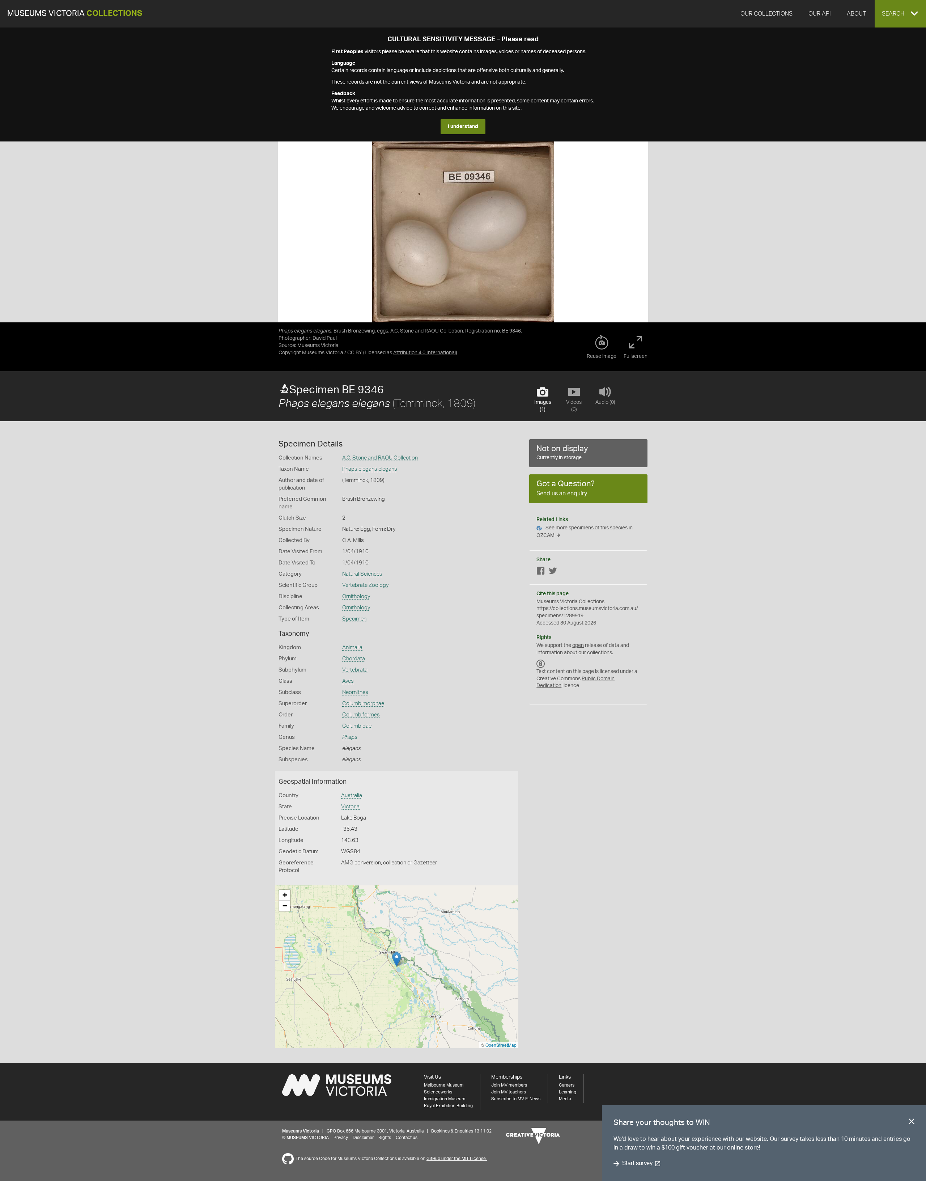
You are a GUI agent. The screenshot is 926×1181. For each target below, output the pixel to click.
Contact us (406, 1137)
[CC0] (540, 663)
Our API (819, 14)
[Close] (911, 1123)
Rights (384, 1137)
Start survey (637, 1164)
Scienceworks (438, 1092)
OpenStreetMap (501, 1045)
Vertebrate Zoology (365, 585)
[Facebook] (540, 572)
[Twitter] (552, 572)
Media (565, 1099)
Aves (348, 681)
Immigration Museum (444, 1099)
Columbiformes (361, 715)
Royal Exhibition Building (448, 1106)
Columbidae (356, 726)
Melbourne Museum (443, 1085)
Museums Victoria (74, 13)
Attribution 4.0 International (424, 352)
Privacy (341, 1137)
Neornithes (355, 692)
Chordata (353, 658)
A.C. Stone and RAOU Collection (380, 458)
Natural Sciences (362, 574)
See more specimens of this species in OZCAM (584, 531)
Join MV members (509, 1085)
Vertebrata (355, 670)
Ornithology (356, 596)
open (578, 645)
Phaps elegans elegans (369, 469)
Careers (566, 1085)
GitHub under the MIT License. (456, 1158)
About (856, 14)
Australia (351, 795)
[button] (900, 13)
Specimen (354, 619)
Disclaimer (363, 1137)
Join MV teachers (508, 1092)
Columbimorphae (363, 703)
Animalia (352, 647)
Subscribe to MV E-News (515, 1099)
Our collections (766, 14)
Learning (567, 1092)
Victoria (350, 806)
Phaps (349, 737)
